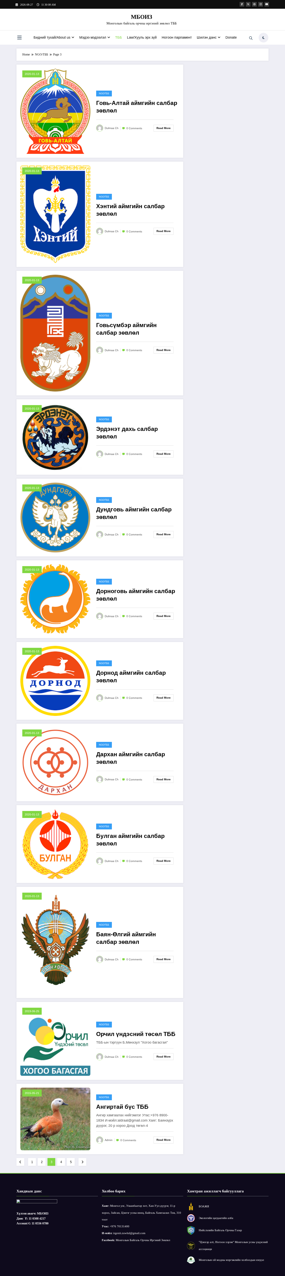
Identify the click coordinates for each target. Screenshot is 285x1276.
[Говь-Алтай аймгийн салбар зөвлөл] (55, 111)
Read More (163, 128)
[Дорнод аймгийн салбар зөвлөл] (55, 680)
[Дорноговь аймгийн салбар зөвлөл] (55, 598)
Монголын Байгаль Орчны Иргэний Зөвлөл (143, 1240)
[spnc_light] (263, 37)
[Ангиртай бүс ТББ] (55, 1118)
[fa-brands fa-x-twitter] (248, 4)
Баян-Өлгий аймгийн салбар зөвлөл (126, 938)
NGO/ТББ (104, 93)
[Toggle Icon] (19, 38)
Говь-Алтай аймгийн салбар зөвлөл (136, 107)
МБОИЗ (141, 17)
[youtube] (266, 4)
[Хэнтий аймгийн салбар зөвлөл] (55, 214)
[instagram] (260, 4)
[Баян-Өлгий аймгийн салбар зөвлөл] (55, 942)
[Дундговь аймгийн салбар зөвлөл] (55, 517)
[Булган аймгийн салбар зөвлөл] (55, 843)
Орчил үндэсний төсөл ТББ (135, 1034)
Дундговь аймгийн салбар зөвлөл (134, 513)
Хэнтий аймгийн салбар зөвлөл (130, 210)
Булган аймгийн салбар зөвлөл (130, 840)
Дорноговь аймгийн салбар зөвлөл (135, 595)
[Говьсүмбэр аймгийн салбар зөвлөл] (55, 332)
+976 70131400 (119, 1226)
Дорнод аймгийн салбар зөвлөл (131, 676)
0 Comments (134, 128)
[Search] (251, 38)
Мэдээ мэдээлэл (92, 37)
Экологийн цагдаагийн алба (216, 1218)
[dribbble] (254, 4)
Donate (231, 37)
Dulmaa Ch (111, 128)
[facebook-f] (242, 4)
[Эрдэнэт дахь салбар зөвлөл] (55, 436)
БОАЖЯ (204, 1206)
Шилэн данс (207, 37)
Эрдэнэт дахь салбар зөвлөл (127, 433)
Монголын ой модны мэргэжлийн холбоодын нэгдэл (231, 1259)
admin (108, 1140)
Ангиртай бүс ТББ (122, 1107)
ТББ (118, 37)
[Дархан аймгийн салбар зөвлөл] (55, 762)
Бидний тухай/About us (52, 37)
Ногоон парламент (177, 37)
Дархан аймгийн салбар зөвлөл (130, 758)
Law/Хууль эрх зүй (142, 37)
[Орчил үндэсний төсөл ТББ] (55, 1040)
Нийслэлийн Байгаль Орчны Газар (220, 1230)
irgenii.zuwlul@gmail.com (129, 1233)
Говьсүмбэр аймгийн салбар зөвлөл (126, 329)
